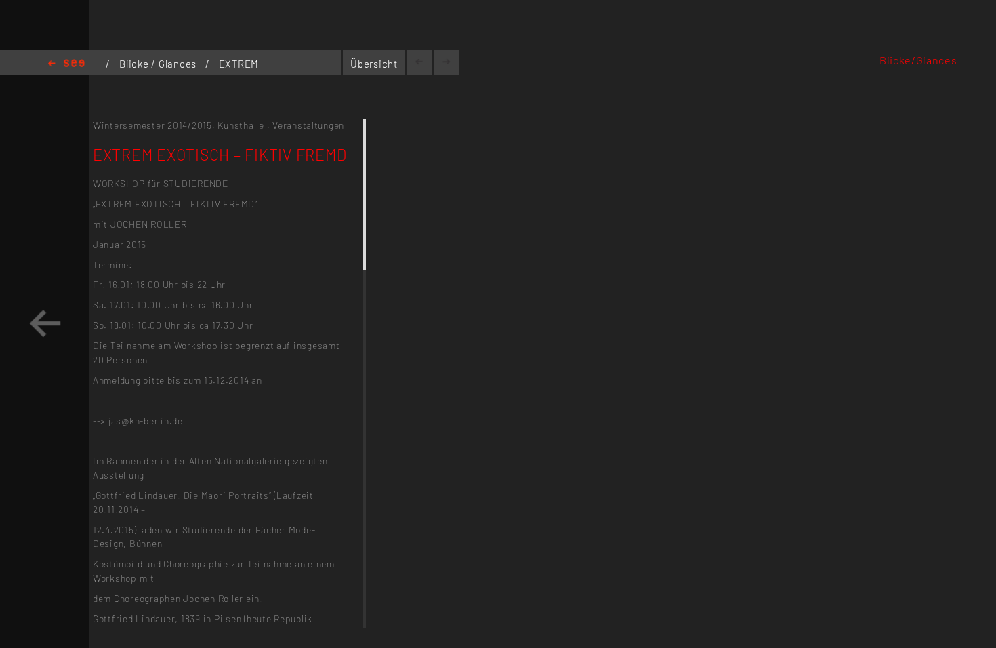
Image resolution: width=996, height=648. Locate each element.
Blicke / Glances (159, 64)
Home (66, 64)
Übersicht (374, 64)
